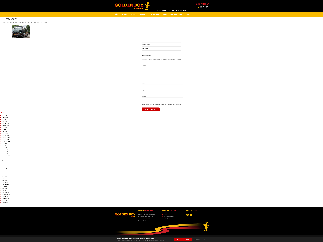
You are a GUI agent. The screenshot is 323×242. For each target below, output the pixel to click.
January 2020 (6, 123)
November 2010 (6, 198)
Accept (178, 239)
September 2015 (6, 172)
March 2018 (5, 133)
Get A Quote (167, 218)
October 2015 (6, 170)
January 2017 (6, 152)
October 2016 (6, 154)
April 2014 (5, 188)
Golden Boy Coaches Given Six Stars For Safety (36, 22)
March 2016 (5, 166)
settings (161, 240)
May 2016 (5, 162)
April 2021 (5, 115)
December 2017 (6, 137)
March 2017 (5, 150)
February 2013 (6, 192)
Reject (187, 239)
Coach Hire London (181, 10)
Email (143, 90)
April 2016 (5, 164)
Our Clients (143, 14)
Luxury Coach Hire (161, 10)
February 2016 (6, 168)
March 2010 (5, 202)
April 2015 (5, 180)
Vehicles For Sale (176, 14)
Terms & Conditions (169, 216)
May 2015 (5, 178)
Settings (197, 239)
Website (144, 96)
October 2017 (6, 139)
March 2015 (5, 182)
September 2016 (6, 156)
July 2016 (5, 160)
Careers (164, 14)
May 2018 (5, 129)
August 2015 (6, 174)
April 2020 (5, 121)
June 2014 (5, 186)
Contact (188, 14)
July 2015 (5, 176)
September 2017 (6, 141)
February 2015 (6, 184)
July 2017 (5, 144)
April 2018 (5, 131)
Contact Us (166, 214)
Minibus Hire (171, 10)
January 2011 (6, 196)
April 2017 (5, 148)
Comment (144, 65)
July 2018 (5, 127)
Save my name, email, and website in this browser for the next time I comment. (161, 104)
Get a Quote (154, 14)
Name (143, 83)
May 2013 (5, 190)
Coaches (124, 14)
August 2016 (6, 158)
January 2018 (6, 135)
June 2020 (5, 119)
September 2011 (6, 194)
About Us (133, 14)
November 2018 (6, 125)
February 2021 (6, 117)
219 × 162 (18, 22)
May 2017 (5, 146)
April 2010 (5, 200)
